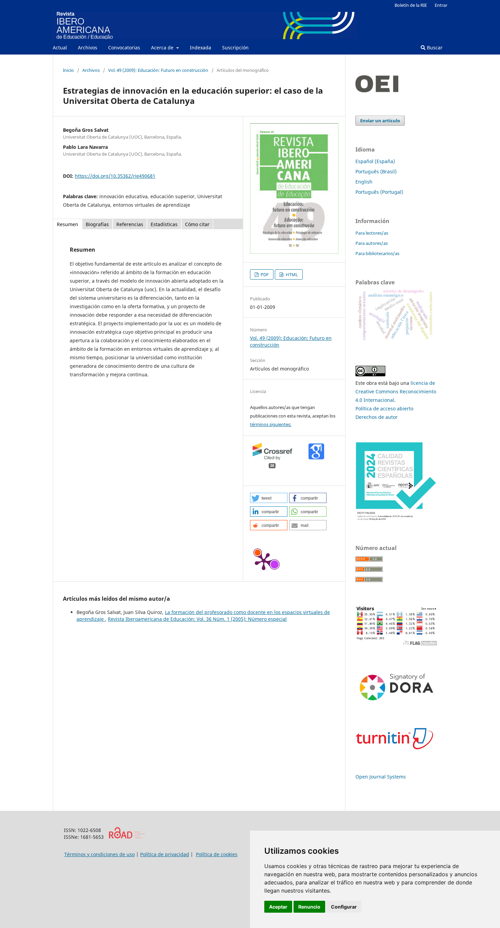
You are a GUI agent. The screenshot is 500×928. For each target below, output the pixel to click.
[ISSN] (126, 837)
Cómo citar (197, 224)
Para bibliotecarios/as (377, 253)
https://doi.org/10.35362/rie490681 (115, 176)
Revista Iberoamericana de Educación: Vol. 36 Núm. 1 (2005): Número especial (197, 619)
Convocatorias (124, 47)
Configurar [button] (344, 907)
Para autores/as (371, 243)
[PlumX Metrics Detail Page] (263, 560)
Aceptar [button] (278, 907)
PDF (264, 274)
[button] (268, 498)
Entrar (441, 5)
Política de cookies (216, 854)
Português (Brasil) (376, 171)
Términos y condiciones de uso (99, 854)
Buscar (434, 47)
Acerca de (163, 47)
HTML (291, 274)
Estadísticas (164, 224)
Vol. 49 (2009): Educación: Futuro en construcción (158, 70)
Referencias (129, 224)
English (363, 181)
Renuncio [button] (309, 907)
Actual (60, 47)
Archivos (87, 47)
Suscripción (235, 47)
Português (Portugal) (379, 192)
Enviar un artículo (380, 120)
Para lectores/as (371, 233)
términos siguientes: (270, 424)
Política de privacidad (164, 854)
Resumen (67, 224)
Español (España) (375, 161)
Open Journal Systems (380, 776)
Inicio (68, 70)
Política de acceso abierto (384, 408)
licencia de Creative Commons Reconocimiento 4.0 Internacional (395, 391)
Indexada (200, 47)
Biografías (97, 224)
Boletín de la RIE (411, 5)
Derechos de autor (376, 417)
